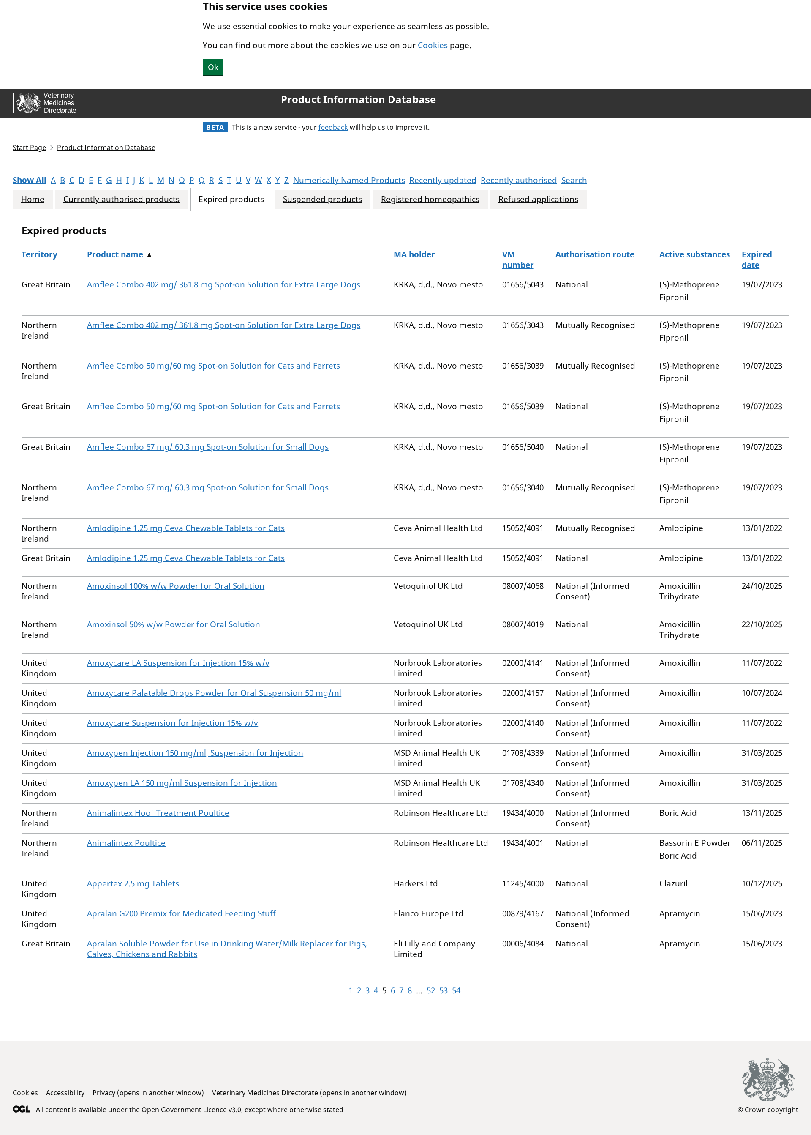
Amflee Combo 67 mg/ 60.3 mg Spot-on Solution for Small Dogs (208, 446)
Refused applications (538, 199)
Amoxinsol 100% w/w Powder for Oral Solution (175, 585)
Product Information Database (358, 99)
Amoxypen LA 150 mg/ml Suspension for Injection (182, 782)
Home (32, 199)
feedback (333, 127)
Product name (116, 254)
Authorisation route (594, 254)
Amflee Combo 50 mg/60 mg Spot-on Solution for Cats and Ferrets (213, 365)
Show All (29, 180)
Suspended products (322, 199)
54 (456, 990)
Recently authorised (519, 180)
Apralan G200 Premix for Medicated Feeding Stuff (181, 913)
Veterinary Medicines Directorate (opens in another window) (309, 1092)
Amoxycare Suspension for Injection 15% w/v (172, 722)
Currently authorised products (121, 199)
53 (443, 990)
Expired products (231, 199)
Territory (39, 254)
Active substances (694, 254)
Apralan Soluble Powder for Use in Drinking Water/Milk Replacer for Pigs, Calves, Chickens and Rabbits (227, 949)
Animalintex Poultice (126, 842)
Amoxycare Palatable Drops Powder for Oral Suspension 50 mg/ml (214, 692)
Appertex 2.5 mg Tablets (133, 883)
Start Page (29, 147)
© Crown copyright (768, 1109)
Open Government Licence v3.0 (191, 1109)
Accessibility (65, 1092)
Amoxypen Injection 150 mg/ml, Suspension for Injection (195, 752)
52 (431, 990)
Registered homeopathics (430, 199)
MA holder (414, 254)
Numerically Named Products (349, 180)
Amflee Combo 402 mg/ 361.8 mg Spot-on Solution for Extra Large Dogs (223, 284)
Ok (213, 67)
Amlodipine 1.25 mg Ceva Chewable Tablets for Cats (186, 527)
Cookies (433, 45)
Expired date (757, 260)
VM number (518, 260)
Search (574, 180)
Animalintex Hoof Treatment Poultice (158, 812)
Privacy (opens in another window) (148, 1092)
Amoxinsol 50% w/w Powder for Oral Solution (173, 624)
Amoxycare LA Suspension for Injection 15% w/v (178, 662)
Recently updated (442, 180)
